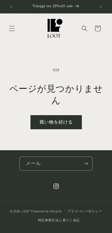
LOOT (26, 211)
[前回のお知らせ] (11, 6)
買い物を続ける (56, 122)
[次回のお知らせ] (101, 6)
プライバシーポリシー (84, 211)
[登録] (85, 164)
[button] (12, 28)
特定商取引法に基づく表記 (59, 220)
